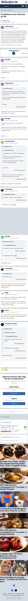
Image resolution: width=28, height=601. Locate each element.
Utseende (10, 593)
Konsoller (13, 22)
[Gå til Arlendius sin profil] (2, 60)
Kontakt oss (7, 595)
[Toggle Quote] (3, 88)
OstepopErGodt (9, 141)
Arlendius (7, 59)
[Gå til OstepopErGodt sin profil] (2, 142)
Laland (7, 310)
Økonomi (17, 429)
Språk (4, 593)
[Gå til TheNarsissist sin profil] (2, 27)
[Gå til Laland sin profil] (2, 311)
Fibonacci (5, 429)
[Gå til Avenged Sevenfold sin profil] (2, 324)
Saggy (7, 292)
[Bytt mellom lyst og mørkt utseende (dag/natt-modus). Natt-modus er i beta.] (23, 595)
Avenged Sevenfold (11, 323)
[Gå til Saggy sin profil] (2, 293)
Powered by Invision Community (14, 598)
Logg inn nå (14, 403)
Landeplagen (9, 189)
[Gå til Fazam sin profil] (25, 427)
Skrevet (11, 28)
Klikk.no (20, 597)
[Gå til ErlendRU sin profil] (2, 237)
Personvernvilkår (20, 593)
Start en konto (14, 393)
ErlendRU (7, 236)
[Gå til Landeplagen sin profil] (2, 190)
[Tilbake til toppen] (14, 585)
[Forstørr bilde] (15, 204)
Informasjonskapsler (16, 595)
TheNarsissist (6, 20)
